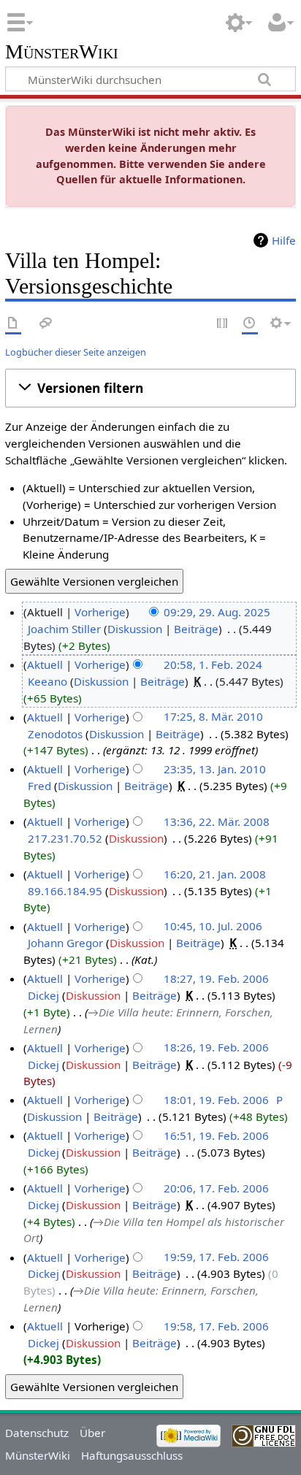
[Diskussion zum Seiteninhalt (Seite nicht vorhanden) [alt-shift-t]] (46, 323)
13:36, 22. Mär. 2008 (217, 821)
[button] (150, 388)
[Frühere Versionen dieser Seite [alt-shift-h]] (250, 323)
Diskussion (134, 628)
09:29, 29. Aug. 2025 (217, 612)
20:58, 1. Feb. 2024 (213, 664)
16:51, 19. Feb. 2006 (216, 1135)
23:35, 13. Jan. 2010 (215, 769)
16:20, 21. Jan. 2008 (215, 874)
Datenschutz (37, 1432)
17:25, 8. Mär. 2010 (213, 717)
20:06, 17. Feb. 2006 (216, 1188)
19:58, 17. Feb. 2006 (216, 1326)
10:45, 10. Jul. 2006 (213, 926)
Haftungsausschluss (132, 1455)
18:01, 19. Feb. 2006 (216, 1099)
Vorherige (100, 612)
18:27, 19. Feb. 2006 (216, 978)
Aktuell (45, 664)
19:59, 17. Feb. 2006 (216, 1257)
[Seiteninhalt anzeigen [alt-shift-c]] (13, 323)
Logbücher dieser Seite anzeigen (75, 352)
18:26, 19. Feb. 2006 (216, 1048)
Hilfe (284, 240)
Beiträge (196, 628)
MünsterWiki (61, 52)
